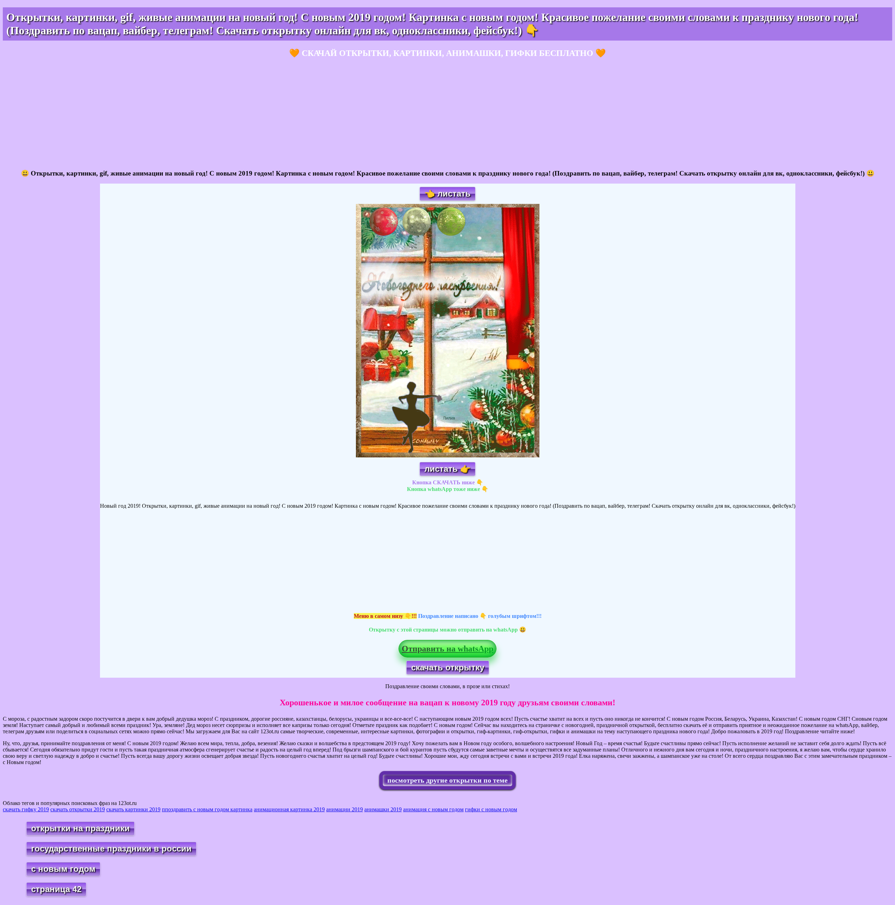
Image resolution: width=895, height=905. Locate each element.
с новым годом (63, 869)
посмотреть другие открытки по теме (447, 780)
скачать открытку (447, 667)
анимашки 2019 (383, 809)
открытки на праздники (80, 828)
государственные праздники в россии (111, 848)
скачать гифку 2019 (26, 809)
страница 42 (56, 889)
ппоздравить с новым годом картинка (207, 809)
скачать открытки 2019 (77, 809)
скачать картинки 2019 (133, 809)
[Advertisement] (212, 114)
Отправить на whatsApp (447, 648)
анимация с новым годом (433, 809)
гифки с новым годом (491, 809)
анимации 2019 (344, 809)
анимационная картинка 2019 (289, 809)
